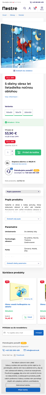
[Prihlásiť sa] (29, 8)
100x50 (9, 112)
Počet (8, 152)
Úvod (4, 15)
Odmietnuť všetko (23, 385)
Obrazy (12, 15)
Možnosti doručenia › (19, 164)
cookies (16, 373)
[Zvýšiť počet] (12, 151)
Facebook (20, 355)
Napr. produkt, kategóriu (18, 19)
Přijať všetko (23, 390)
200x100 (27, 112)
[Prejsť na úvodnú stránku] (9, 8)
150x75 (18, 112)
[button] (24, 8)
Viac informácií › (11, 97)
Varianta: (9, 106)
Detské (21, 15)
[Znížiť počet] (12, 153)
